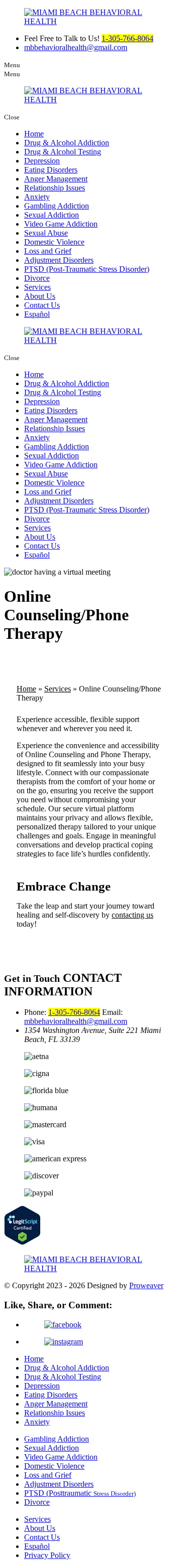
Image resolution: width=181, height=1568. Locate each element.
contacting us (132, 915)
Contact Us (42, 305)
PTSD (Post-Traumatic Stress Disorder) (86, 269)
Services (37, 287)
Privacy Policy (47, 1555)
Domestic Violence (54, 242)
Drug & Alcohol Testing (62, 151)
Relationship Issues (54, 188)
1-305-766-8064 (127, 38)
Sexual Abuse (46, 233)
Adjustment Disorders (59, 260)
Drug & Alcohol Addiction (66, 142)
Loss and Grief (47, 251)
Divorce (37, 278)
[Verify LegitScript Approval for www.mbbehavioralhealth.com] (22, 1242)
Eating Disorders (50, 169)
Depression (42, 160)
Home (34, 133)
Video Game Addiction (61, 224)
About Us (39, 296)
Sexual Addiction (51, 215)
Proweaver (146, 1285)
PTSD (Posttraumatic (80, 1493)
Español (37, 314)
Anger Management (55, 179)
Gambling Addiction (56, 206)
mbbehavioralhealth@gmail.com (75, 47)
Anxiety (37, 197)
